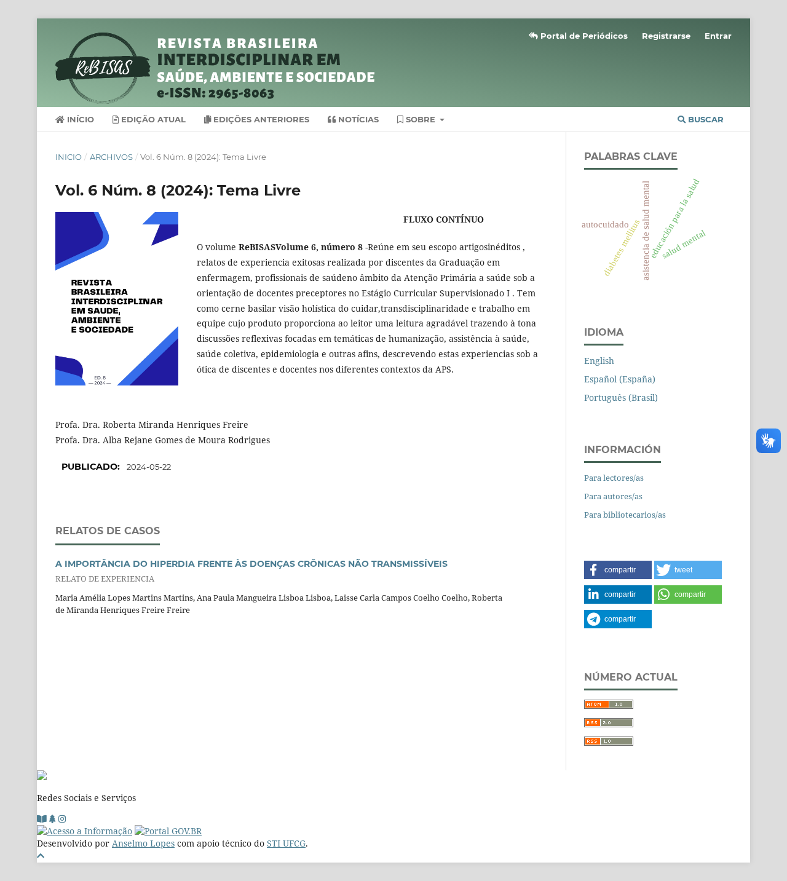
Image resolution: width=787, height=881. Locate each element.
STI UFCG (286, 843)
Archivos (111, 157)
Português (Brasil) (621, 397)
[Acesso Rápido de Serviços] (52, 818)
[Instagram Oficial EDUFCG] (62, 818)
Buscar (705, 119)
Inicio (68, 157)
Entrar (718, 36)
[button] (618, 570)
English (599, 360)
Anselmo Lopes (143, 843)
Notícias (357, 119)
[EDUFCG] (42, 818)
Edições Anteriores (260, 119)
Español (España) (619, 379)
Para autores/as (613, 496)
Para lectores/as (614, 477)
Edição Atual (152, 119)
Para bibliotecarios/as (625, 514)
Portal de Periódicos (583, 36)
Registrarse (666, 36)
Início (79, 119)
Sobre (420, 119)
